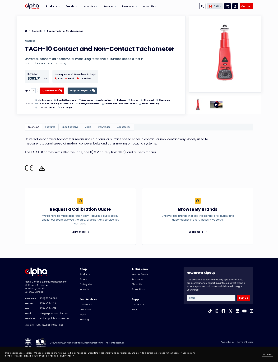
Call (60, 78)
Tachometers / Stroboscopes (65, 31)
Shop (83, 269)
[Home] (32, 6)
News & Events (140, 274)
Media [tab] (88, 127)
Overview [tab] (33, 127)
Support (137, 299)
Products (37, 31)
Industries (85, 289)
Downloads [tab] (104, 127)
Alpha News (140, 269)
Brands (83, 279)
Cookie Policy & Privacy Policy (58, 355)
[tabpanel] (139, 155)
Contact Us (138, 304)
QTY (27, 90)
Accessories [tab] (123, 127)
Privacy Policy (227, 342)
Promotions (138, 289)
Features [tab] (50, 127)
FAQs (134, 309)
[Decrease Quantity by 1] (37, 91)
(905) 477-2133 (47, 303)
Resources (137, 279)
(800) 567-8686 (47, 298)
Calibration (86, 304)
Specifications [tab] (70, 127)
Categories (86, 284)
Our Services (88, 299)
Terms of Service (245, 342)
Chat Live (85, 78)
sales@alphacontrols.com (53, 313)
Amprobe (30, 41)
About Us (137, 284)
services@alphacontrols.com (54, 318)
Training (84, 319)
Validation (85, 309)
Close (269, 354)
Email (71, 78)
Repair (83, 314)
